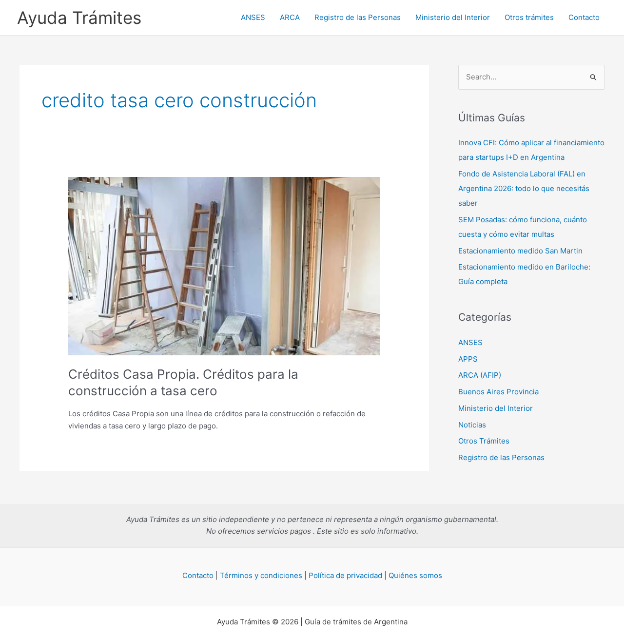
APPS (468, 359)
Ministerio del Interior (452, 17)
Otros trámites (529, 17)
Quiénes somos (415, 575)
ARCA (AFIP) (479, 375)
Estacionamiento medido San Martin (520, 250)
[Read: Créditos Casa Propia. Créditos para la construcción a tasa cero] (224, 265)
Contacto (584, 17)
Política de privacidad (345, 575)
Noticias (472, 424)
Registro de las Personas (357, 17)
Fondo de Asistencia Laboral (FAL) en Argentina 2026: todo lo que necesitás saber (523, 188)
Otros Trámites (483, 440)
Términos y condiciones (261, 575)
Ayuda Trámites (79, 17)
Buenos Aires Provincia (498, 391)
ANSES (253, 17)
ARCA (290, 17)
